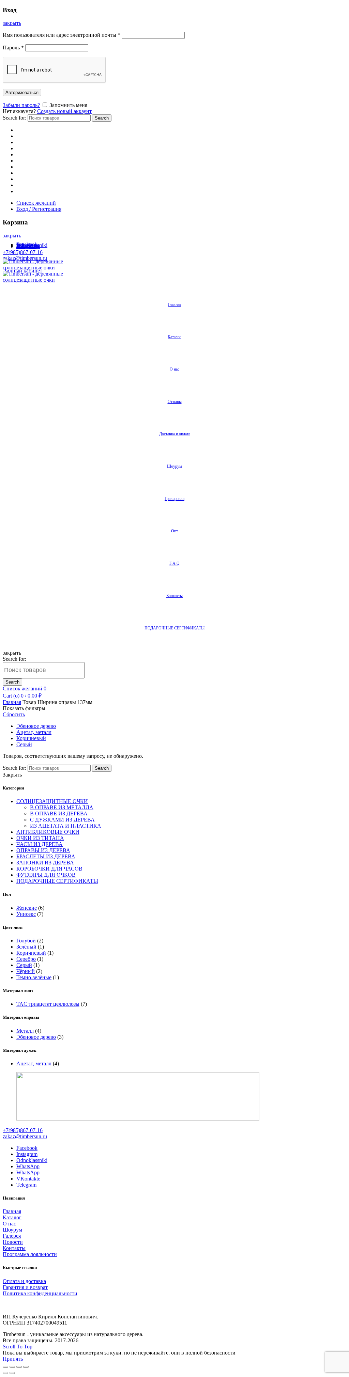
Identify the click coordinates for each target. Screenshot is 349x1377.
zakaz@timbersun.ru (25, 258)
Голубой (26, 940)
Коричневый (31, 738)
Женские (26, 908)
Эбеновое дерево (36, 726)
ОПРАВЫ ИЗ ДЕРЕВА (43, 850)
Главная (25, 130)
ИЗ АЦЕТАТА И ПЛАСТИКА (65, 826)
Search (102, 118)
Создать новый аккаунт (64, 111)
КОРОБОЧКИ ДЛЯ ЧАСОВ (49, 869)
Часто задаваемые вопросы (47, 185)
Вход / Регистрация (38, 209)
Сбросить (14, 714)
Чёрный (25, 971)
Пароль (13, 47)
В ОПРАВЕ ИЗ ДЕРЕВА (59, 813)
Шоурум (26, 160)
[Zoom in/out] (26, 1367)
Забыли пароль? (21, 105)
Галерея (12, 1236)
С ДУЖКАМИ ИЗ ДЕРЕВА (62, 820)
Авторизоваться (22, 92)
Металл (25, 1031)
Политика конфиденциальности (40, 1293)
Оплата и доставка (24, 1281)
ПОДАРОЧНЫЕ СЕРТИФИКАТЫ (174, 628)
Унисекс (26, 914)
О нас (23, 179)
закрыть (12, 23)
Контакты (27, 191)
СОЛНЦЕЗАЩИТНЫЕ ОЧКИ (52, 801)
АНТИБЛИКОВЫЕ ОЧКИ (47, 832)
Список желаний (36, 203)
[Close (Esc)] (5, 1367)
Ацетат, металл (33, 732)
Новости (13, 1242)
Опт (21, 173)
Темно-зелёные (33, 977)
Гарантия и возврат (25, 1287)
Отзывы (25, 142)
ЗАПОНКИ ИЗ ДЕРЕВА (45, 862)
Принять (13, 1359)
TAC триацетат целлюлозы (47, 1004)
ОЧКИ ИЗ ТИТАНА (40, 838)
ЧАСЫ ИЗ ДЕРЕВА (39, 844)
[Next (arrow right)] (12, 1373)
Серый (24, 744)
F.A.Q (174, 563)
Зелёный (26, 947)
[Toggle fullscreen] (19, 1367)
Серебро (26, 959)
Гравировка (29, 167)
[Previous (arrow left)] (5, 1373)
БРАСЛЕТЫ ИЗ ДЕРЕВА (45, 856)
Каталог (25, 136)
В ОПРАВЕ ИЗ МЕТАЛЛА (61, 807)
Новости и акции (36, 154)
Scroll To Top (17, 1346)
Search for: (14, 118)
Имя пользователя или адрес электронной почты (61, 35)
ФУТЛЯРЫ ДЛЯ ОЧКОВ (46, 875)
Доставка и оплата (37, 148)
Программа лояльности (30, 1254)
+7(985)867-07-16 (23, 252)
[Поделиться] (12, 1367)
